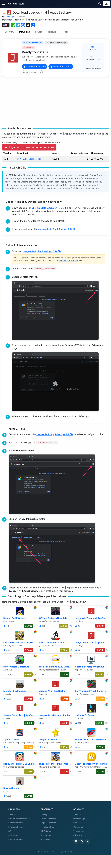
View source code (33, 72)
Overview (9, 31)
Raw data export (15, 839)
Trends (64, 31)
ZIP (25, 158)
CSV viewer (46, 831)
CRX (19, 158)
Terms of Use (79, 831)
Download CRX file (36, 66)
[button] (3, 3)
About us (77, 815)
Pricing (44, 815)
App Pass (12, 815)
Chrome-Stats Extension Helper (48, 207)
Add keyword (46, 839)
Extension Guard (15, 823)
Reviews (52, 31)
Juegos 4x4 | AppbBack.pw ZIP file (54, 434)
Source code (34, 158)
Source (38, 31)
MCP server (13, 835)
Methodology (79, 819)
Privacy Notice (79, 835)
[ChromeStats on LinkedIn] (75, 841)
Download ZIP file (61, 66)
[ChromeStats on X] (87, 841)
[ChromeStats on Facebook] (81, 841)
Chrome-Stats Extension (19, 819)
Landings (10, 16)
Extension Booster (16, 827)
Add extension (47, 835)
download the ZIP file (68, 260)
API (9, 831)
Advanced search (48, 819)
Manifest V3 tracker (49, 827)
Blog (75, 823)
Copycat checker (48, 823)
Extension (21, 16)
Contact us (78, 827)
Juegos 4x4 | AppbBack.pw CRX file (57, 229)
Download (24, 31)
